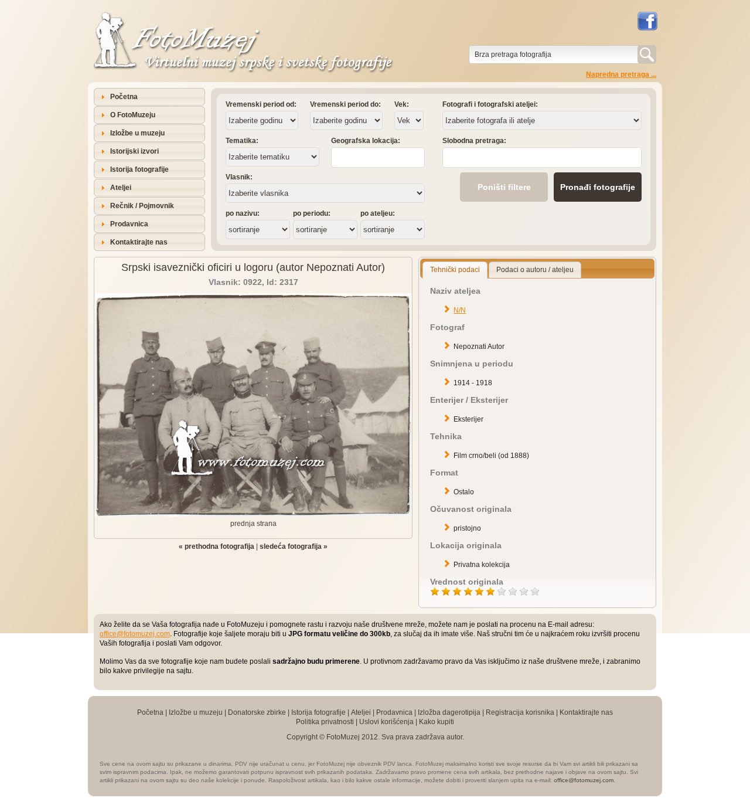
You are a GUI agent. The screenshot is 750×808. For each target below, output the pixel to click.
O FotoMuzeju (132, 115)
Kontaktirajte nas (139, 242)
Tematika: (242, 141)
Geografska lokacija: (365, 141)
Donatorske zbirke (257, 712)
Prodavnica (129, 224)
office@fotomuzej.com (135, 634)
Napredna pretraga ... (621, 74)
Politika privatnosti (325, 722)
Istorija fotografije (139, 169)
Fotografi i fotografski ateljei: (490, 104)
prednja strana (253, 524)
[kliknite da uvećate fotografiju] (253, 514)
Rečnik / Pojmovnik (142, 206)
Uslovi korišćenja (386, 722)
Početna (124, 97)
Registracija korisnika (520, 712)
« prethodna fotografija (216, 546)
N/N (460, 310)
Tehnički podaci (455, 270)
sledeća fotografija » (294, 546)
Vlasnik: (239, 177)
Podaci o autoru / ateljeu (535, 270)
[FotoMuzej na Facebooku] (647, 21)
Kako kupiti (436, 722)
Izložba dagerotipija (449, 712)
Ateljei (120, 188)
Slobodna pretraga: (474, 141)
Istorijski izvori (134, 151)
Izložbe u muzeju (137, 133)
